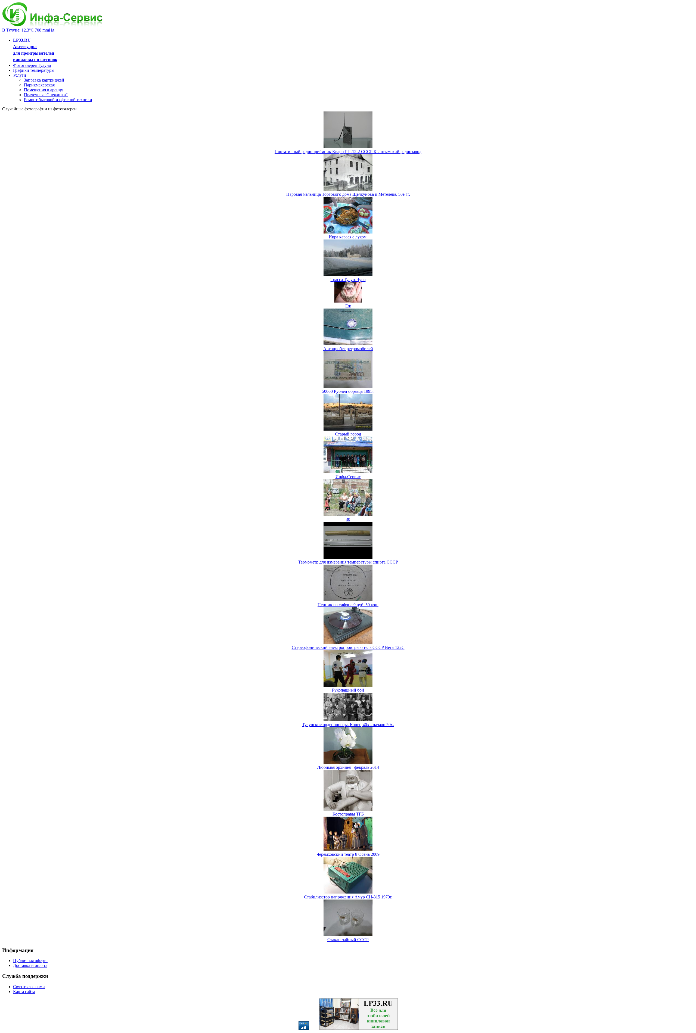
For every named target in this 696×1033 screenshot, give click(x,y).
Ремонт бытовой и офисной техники (58, 99)
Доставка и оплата (30, 965)
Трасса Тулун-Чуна (348, 279)
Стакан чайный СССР (348, 939)
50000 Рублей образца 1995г (348, 391)
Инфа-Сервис (348, 476)
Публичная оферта (30, 960)
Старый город (348, 434)
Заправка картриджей (44, 80)
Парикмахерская (39, 85)
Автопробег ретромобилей (348, 348)
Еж (348, 306)
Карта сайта (24, 991)
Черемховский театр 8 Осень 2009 (348, 854)
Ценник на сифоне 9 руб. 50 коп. (348, 604)
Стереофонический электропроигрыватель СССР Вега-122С (348, 647)
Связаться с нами (29, 986)
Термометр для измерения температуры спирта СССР (348, 562)
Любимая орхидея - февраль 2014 (348, 767)
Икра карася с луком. (348, 237)
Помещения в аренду (43, 90)
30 (348, 519)
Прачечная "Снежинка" (46, 94)
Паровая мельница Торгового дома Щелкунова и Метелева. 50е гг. (348, 194)
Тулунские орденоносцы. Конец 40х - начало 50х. (348, 724)
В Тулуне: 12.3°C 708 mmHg (28, 30)
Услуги (19, 75)
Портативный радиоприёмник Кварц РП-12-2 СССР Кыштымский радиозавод (348, 151)
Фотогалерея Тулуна (32, 65)
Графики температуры (33, 70)
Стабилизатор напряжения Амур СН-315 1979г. (348, 897)
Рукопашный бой (348, 690)
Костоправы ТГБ (348, 814)
